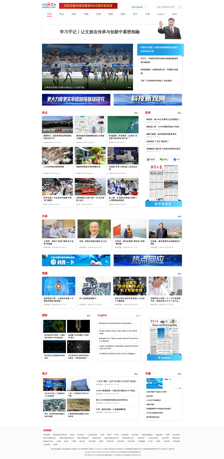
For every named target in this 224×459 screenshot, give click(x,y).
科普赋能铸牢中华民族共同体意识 (158, 409)
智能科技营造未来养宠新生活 (88, 167)
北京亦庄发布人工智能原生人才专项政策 (54, 395)
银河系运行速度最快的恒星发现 (54, 357)
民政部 (109, 435)
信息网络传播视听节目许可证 (152, 449)
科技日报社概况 (56, 449)
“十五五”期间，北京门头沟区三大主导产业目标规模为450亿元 (116, 381)
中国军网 (166, 441)
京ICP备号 (90, 455)
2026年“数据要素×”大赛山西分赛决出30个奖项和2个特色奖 (116, 391)
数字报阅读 (163, 204)
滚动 (174, 14)
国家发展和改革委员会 (60, 435)
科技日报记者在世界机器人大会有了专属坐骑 (130, 299)
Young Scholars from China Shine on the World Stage (118, 332)
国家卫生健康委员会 (49, 438)
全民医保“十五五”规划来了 (157, 141)
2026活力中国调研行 (153, 400)
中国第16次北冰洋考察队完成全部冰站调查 (64, 87)
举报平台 (165, 449)
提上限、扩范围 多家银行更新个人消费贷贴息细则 (123, 199)
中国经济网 (120, 441)
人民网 (58, 441)
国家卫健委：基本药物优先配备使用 (161, 134)
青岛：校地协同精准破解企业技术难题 (54, 415)
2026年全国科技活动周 (154, 413)
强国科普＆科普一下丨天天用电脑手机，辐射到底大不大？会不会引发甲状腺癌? (165, 299)
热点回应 (149, 396)
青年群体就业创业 (152, 417)
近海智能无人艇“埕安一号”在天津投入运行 (90, 199)
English (161, 14)
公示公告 (98, 449)
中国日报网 (91, 441)
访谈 (98, 14)
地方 (135, 14)
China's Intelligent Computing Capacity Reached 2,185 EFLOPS (118, 347)
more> (138, 316)
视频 (110, 14)
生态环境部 (134, 435)
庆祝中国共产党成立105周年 (156, 392)
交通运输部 (159, 435)
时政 (49, 14)
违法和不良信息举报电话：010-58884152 (109, 455)
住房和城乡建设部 (147, 435)
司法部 (116, 435)
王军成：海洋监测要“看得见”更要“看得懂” (130, 242)
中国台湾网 (130, 441)
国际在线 (82, 441)
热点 (61, 14)
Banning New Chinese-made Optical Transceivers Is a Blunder (118, 339)
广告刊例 (105, 449)
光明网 (158, 441)
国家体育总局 (96, 438)
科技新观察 (168, 379)
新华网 (66, 441)
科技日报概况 (66, 449)
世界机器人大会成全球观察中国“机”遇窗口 (57, 199)
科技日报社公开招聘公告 (116, 449)
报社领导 (74, 449)
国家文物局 (176, 438)
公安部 (102, 435)
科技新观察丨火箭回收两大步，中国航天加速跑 (159, 71)
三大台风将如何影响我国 (53, 167)
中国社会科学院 (153, 438)
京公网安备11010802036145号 (132, 455)
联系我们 (91, 449)
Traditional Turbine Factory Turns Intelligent (117, 354)
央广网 (150, 441)
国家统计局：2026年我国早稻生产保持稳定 (163, 127)
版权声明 (171, 449)
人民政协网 (46, 444)
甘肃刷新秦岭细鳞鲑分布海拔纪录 (78, 415)
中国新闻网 (176, 441)
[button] (126, 87)
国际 (123, 14)
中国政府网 (46, 435)
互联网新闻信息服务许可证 (133, 449)
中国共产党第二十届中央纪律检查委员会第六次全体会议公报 (159, 49)
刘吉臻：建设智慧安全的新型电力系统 (165, 242)
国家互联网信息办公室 (112, 438)
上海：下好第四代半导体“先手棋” (78, 395)
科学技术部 (80, 435)
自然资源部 (124, 435)
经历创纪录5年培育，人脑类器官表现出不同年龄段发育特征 (54, 336)
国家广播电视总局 (83, 438)
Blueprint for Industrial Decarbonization (115, 323)
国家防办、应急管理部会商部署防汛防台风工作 (57, 137)
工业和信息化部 (92, 435)
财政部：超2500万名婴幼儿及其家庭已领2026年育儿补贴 (163, 119)
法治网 (55, 444)
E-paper (164, 358)
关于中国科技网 (83, 449)
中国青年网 (110, 441)
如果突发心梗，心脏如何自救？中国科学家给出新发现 (59, 299)
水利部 (168, 435)
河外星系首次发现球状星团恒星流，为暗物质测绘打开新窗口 (78, 357)
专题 (147, 14)
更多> (136, 113)
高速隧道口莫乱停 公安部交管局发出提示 (163, 149)
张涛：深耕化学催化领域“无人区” (93, 241)
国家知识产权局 (48, 441)
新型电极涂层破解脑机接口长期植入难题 (90, 137)
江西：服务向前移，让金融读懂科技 (111, 409)
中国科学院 (140, 438)
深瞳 (86, 14)
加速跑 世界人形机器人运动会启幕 (123, 168)
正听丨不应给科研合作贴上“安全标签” (156, 81)
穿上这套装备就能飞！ (88, 298)
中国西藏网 (141, 441)
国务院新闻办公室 (128, 438)
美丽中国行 (150, 404)
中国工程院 (165, 438)
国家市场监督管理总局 (67, 438)
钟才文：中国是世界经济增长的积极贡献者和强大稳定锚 (159, 60)
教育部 (72, 435)
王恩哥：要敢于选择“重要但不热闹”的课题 (59, 242)
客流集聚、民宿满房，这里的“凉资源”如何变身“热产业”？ (123, 137)
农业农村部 (176, 435)
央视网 (101, 441)
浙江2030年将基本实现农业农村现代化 (112, 400)
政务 (74, 14)
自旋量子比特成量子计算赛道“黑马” (78, 336)
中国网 (74, 441)
